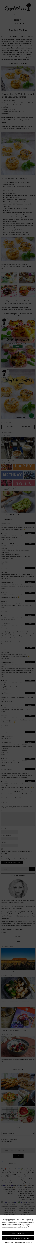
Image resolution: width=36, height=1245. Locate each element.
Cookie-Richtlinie (8, 1242)
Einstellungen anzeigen (18, 1238)
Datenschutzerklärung (19, 1242)
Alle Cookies (18, 1233)
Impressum (29, 1242)
